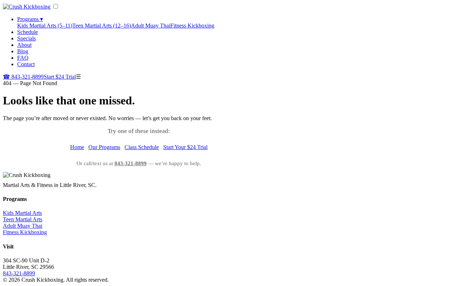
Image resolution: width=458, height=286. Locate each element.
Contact (26, 64)
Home (77, 147)
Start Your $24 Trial (185, 147)
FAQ (23, 58)
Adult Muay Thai (150, 26)
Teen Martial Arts (22, 219)
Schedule (27, 32)
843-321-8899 (23, 77)
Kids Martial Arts (22, 213)
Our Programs (104, 147)
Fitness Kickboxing (192, 26)
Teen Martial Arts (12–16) (101, 26)
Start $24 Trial (60, 77)
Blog (22, 51)
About (24, 45)
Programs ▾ (30, 19)
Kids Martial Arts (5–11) (44, 26)
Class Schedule (142, 147)
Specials (26, 38)
